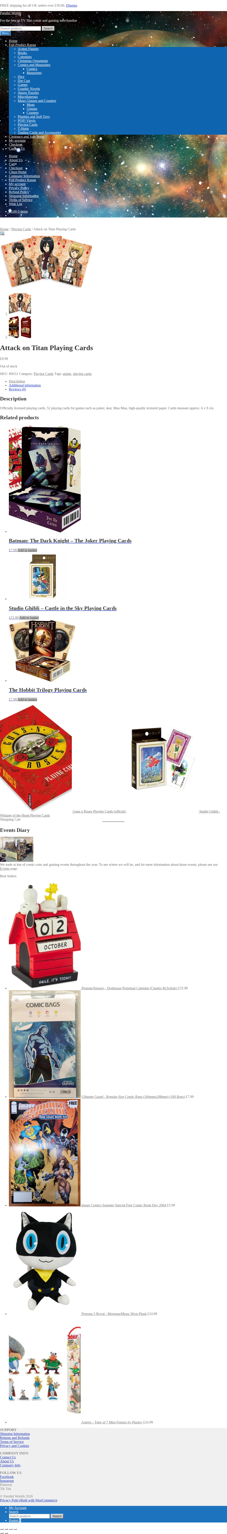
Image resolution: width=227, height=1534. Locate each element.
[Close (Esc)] (15, 1529)
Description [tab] (17, 381)
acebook (8, 1477)
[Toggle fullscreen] (6, 1529)
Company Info (10, 1465)
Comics (32, 69)
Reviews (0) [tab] (17, 389)
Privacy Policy (19, 188)
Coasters (33, 113)
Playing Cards (27, 124)
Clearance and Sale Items (26, 136)
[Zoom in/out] (2, 1529)
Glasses (32, 109)
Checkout (15, 144)
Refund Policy (19, 192)
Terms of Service (21, 200)
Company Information (24, 176)
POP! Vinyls (26, 120)
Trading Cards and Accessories (39, 132)
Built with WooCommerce (38, 1500)
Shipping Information (24, 196)
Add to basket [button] (27, 550)
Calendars (25, 57)
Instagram (7, 1481)
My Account (17, 1508)
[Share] (10, 1529)
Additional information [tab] (25, 385)
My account (17, 140)
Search (48, 28)
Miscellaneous (28, 97)
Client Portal (17, 172)
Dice (21, 77)
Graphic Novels (29, 89)
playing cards (82, 374)
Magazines (34, 73)
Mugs (31, 105)
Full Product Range (22, 45)
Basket (15, 1520)
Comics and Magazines (34, 65)
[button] (2, 233)
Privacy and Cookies (14, 1446)
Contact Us (17, 148)
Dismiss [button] (71, 5)
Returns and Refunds (14, 1438)
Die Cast (24, 81)
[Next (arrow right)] (6, 1533)
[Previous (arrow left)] (2, 1533)
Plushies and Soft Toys (34, 116)
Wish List (15, 204)
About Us (16, 160)
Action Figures (28, 49)
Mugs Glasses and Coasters (37, 101)
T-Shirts (23, 128)
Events (5, 868)
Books (22, 53)
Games (22, 85)
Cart (12, 164)
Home (13, 41)
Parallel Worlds (10, 13)
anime (67, 374)
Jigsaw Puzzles (28, 93)
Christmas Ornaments (33, 61)
